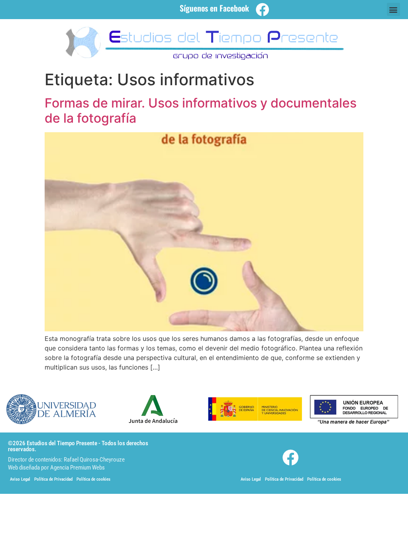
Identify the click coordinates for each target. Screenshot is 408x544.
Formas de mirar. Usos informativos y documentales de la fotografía (201, 110)
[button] (393, 9)
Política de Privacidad (53, 479)
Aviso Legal (20, 479)
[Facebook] (262, 9)
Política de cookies (93, 479)
